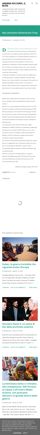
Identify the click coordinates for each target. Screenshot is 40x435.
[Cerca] (32, 3)
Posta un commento (18, 287)
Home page (6, 20)
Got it (25, 433)
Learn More (17, 433)
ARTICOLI (13, 172)
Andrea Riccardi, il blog (14, 4)
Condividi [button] (32, 172)
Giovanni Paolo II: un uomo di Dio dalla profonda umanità (18, 325)
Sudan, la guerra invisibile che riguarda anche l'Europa (19, 266)
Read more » (33, 287)
